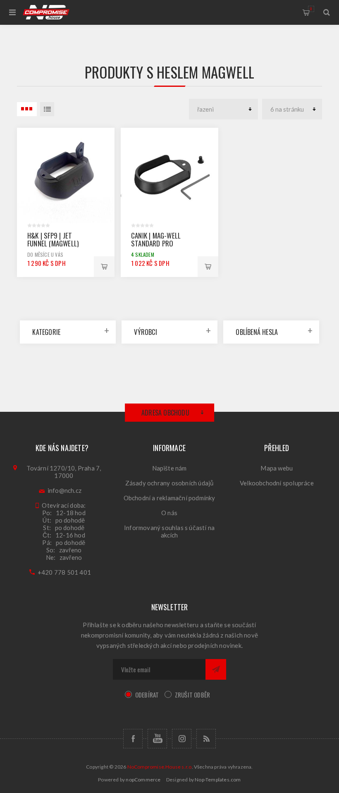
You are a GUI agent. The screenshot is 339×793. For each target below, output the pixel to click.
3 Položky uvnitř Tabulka (27, 109)
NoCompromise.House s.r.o (159, 767)
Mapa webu (276, 468)
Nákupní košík (311, 9)
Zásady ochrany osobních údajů (169, 483)
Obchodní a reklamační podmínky (169, 498)
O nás (169, 512)
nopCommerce (143, 779)
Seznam (47, 109)
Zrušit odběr (192, 694)
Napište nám (169, 468)
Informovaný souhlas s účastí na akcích (169, 531)
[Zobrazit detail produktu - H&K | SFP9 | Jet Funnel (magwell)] (66, 176)
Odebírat (147, 694)
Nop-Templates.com (218, 779)
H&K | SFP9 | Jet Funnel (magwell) (53, 239)
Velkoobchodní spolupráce (277, 483)
